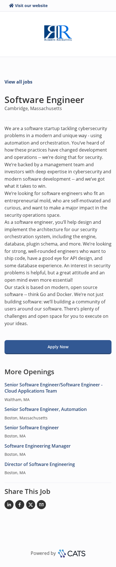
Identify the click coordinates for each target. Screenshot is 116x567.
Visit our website (31, 5)
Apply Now (58, 346)
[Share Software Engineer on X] (30, 505)
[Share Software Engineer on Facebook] (19, 505)
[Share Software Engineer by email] (41, 505)
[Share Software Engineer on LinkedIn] (9, 505)
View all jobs (18, 82)
